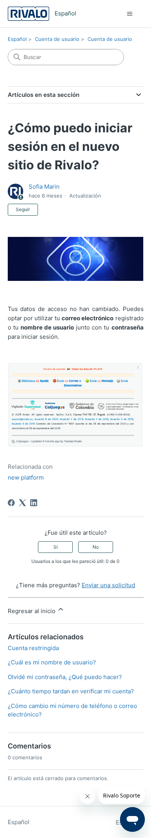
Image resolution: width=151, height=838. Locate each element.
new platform (26, 477)
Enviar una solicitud (108, 585)
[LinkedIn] (33, 502)
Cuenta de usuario (57, 39)
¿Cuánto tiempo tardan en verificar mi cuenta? (71, 691)
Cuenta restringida (33, 648)
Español (17, 39)
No (96, 547)
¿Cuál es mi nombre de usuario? (52, 662)
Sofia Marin (44, 186)
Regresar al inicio (32, 611)
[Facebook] (11, 502)
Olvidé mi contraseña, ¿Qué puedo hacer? (65, 677)
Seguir (23, 209)
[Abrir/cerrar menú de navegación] (130, 14)
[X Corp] (22, 502)
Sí (55, 547)
